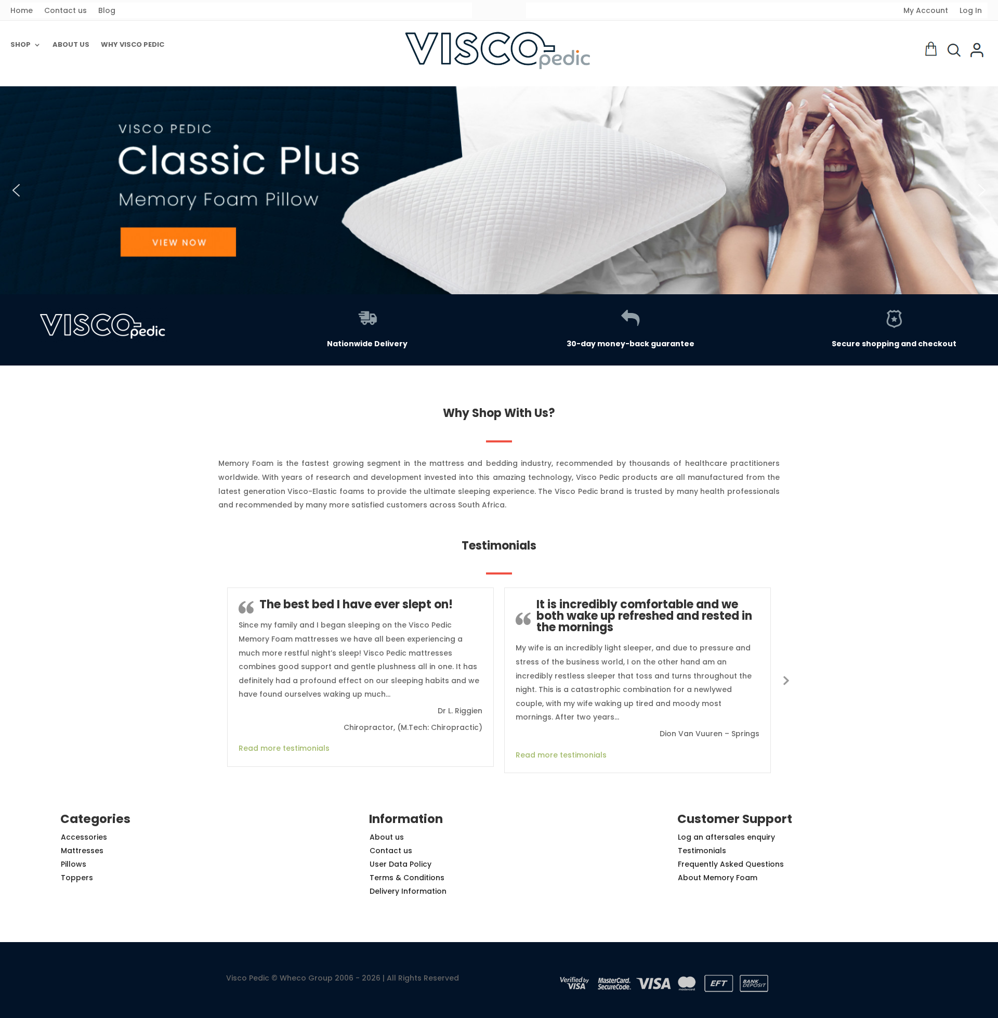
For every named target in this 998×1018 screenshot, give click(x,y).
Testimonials (702, 850)
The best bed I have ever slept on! (356, 604)
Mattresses (82, 850)
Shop (20, 45)
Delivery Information (408, 891)
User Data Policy (400, 864)
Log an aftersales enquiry (726, 837)
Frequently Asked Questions (731, 864)
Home (21, 11)
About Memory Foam (717, 877)
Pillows (73, 864)
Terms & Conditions (407, 877)
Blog (106, 11)
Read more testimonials (284, 748)
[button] (499, 190)
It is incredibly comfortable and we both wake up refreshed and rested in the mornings (644, 615)
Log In (971, 11)
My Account (925, 11)
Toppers (77, 877)
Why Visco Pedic (132, 45)
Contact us (65, 11)
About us (70, 45)
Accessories (84, 837)
